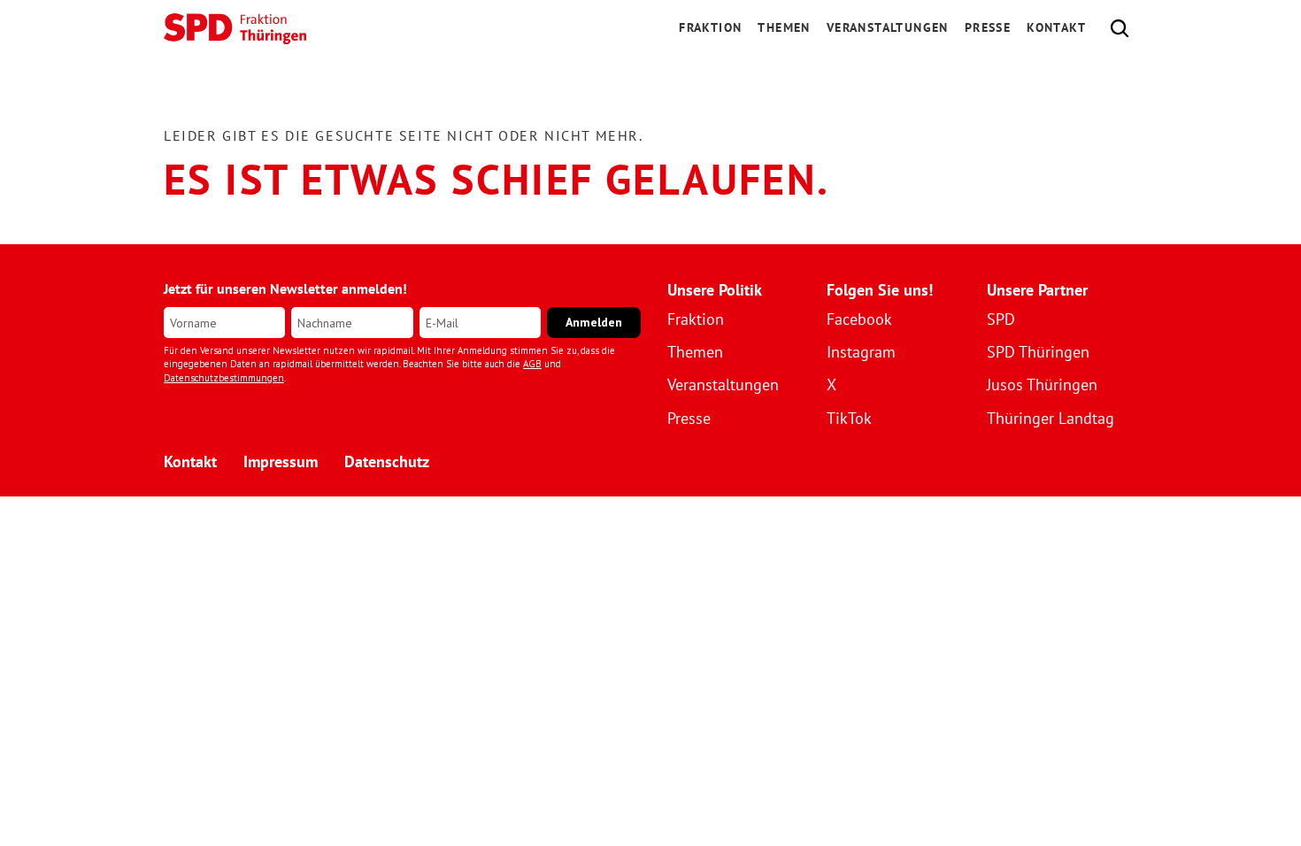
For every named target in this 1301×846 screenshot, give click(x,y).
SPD (1001, 319)
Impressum (280, 461)
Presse (988, 27)
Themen (784, 27)
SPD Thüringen (1038, 352)
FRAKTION (710, 27)
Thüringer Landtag (1050, 418)
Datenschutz (386, 461)
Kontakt (1056, 27)
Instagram (861, 352)
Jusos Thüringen (1042, 384)
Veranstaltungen (888, 27)
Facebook (859, 319)
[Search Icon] (1119, 28)
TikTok (849, 418)
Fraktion (695, 319)
